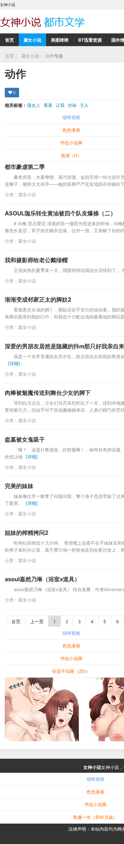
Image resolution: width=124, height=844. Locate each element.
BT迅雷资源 (90, 40)
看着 (48, 105)
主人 (84, 105)
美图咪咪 (60, 40)
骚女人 (33, 105)
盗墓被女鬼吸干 (25, 439)
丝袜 (72, 105)
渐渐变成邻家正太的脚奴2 (38, 299)
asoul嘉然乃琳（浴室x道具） (42, 579)
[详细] (14, 363)
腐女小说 (32, 40)
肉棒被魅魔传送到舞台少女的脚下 (48, 392)
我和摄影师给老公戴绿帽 (36, 260)
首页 (9, 40)
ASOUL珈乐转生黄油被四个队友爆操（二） (60, 213)
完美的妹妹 (19, 486)
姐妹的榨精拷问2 (26, 532)
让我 (60, 105)
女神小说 (92, 767)
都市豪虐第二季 (25, 167)
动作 (49, 56)
